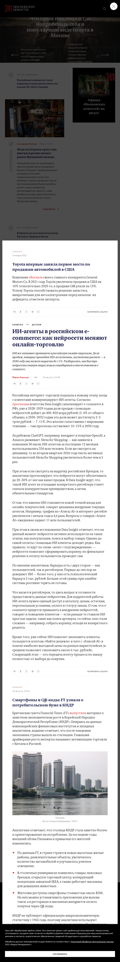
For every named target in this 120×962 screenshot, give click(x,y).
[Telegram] (32, 312)
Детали (36, 324)
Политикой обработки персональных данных (92, 941)
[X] (26, 312)
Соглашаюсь (60, 954)
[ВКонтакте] (14, 312)
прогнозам (20, 404)
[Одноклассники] (20, 312)
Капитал (17, 252)
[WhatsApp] (38, 312)
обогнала (36, 277)
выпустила (78, 713)
